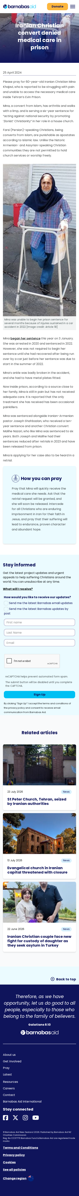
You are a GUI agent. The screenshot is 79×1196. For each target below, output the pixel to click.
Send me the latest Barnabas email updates (40, 603)
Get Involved (12, 1061)
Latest (7, 1074)
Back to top (63, 979)
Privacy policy (14, 1155)
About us (9, 1055)
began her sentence (25, 338)
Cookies (9, 1162)
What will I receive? (18, 589)
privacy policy (16, 707)
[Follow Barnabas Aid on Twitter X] (15, 1118)
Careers (9, 1088)
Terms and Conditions (20, 1148)
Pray (6, 1068)
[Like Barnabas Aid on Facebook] (5, 1118)
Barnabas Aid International (22, 1101)
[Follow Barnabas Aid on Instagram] (25, 1118)
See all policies (14, 1170)
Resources (10, 1082)
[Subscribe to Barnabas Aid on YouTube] (35, 1118)
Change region (14, 1178)
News (66, 792)
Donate (57, 6)
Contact (9, 1095)
